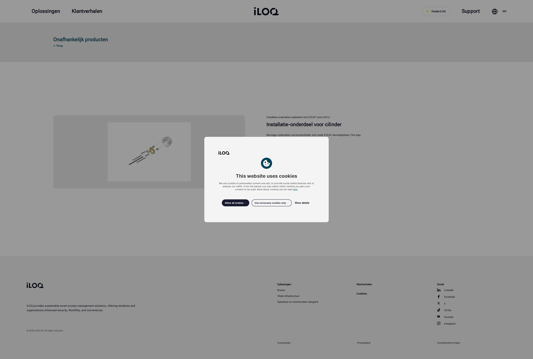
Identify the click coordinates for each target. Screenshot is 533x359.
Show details (302, 202)
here (295, 189)
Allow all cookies (234, 202)
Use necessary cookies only (270, 202)
